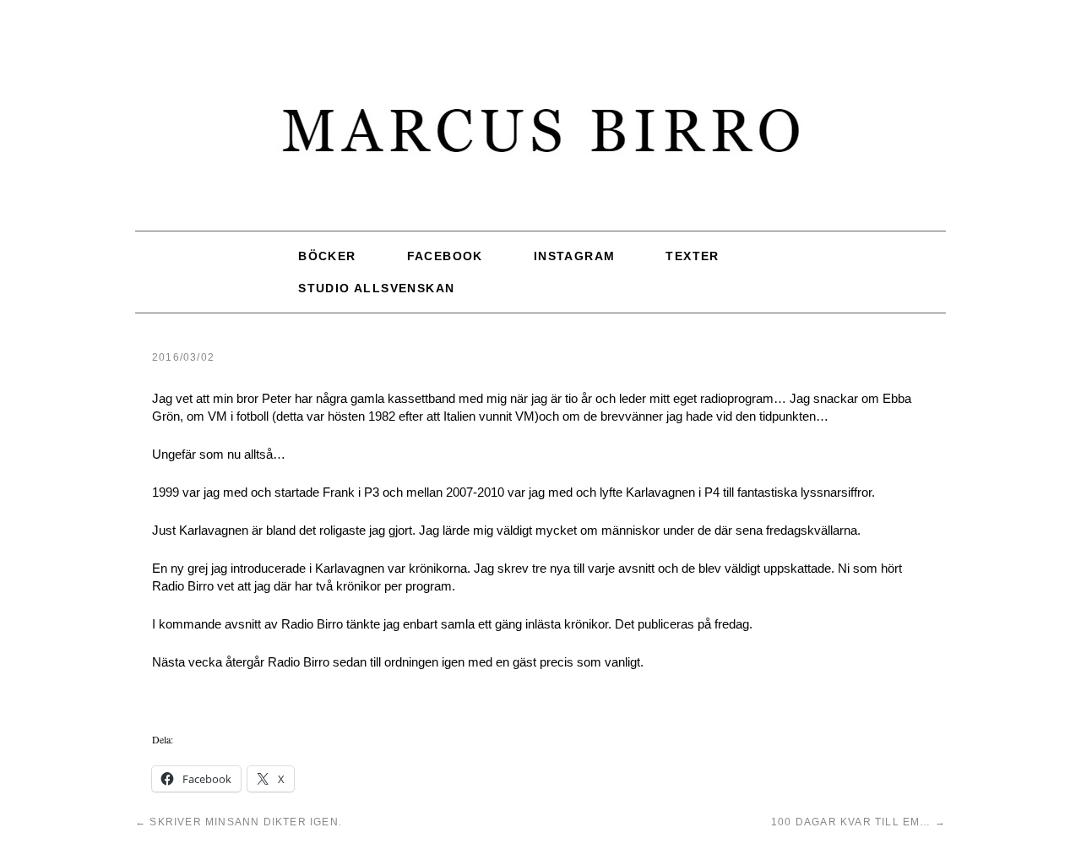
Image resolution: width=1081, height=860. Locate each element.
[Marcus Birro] (540, 139)
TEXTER (692, 256)
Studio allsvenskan (376, 288)
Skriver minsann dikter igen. (238, 822)
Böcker (327, 256)
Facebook (445, 256)
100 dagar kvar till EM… (858, 822)
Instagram (575, 256)
